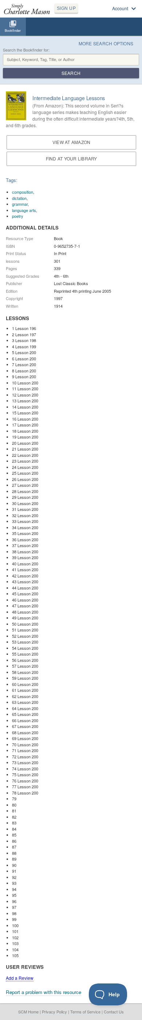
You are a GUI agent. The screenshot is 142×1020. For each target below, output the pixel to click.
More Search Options (106, 43)
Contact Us (114, 1012)
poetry (17, 216)
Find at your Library (71, 158)
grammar (20, 204)
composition (22, 192)
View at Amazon (71, 142)
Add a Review (19, 978)
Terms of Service (85, 1012)
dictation (19, 198)
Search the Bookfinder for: (26, 50)
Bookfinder (13, 30)
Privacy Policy (54, 1012)
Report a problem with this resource (43, 992)
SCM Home (28, 1012)
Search (71, 73)
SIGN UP (66, 8)
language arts (24, 210)
